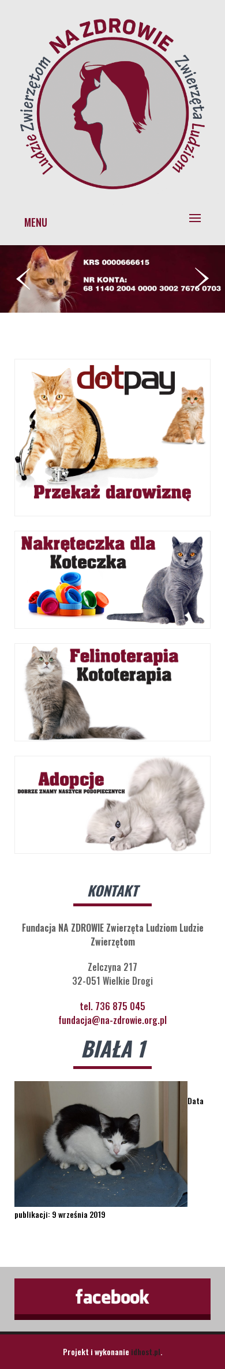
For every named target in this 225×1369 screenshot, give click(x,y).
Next (202, 278)
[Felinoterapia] (112, 192)
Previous (23, 278)
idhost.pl (145, 1351)
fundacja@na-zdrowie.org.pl (112, 1020)
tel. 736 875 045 (112, 1006)
